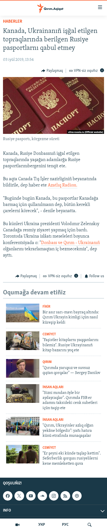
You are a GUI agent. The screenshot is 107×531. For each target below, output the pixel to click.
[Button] (52, 71)
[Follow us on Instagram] (53, 496)
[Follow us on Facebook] (7, 496)
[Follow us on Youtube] (31, 496)
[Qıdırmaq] (89, 525)
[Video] (17, 525)
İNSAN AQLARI (53, 387)
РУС (65, 525)
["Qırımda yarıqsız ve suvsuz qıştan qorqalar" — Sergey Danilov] (22, 368)
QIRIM (47, 362)
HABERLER (12, 21)
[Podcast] (77, 496)
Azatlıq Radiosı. (62, 185)
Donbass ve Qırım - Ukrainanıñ (70, 243)
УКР (41, 525)
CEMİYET (49, 334)
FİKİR (46, 307)
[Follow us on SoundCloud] (42, 496)
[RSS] (65, 496)
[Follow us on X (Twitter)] (19, 496)
